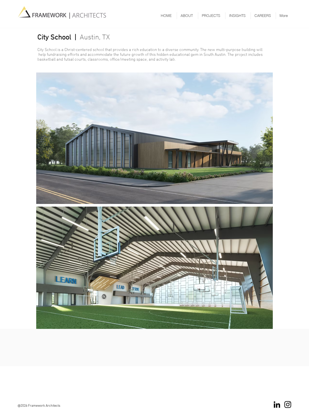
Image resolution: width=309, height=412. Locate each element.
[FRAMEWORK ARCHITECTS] (287, 404)
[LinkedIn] (276, 404)
